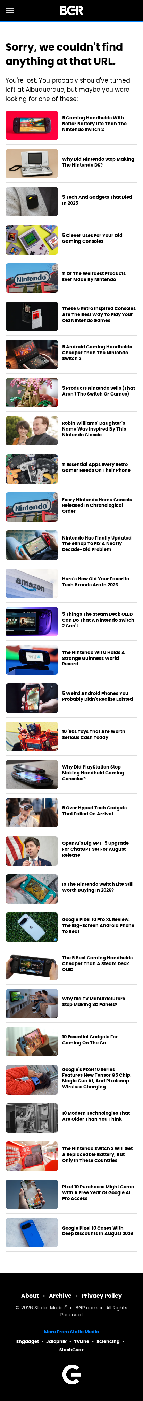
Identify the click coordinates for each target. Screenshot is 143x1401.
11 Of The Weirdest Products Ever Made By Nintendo (94, 276)
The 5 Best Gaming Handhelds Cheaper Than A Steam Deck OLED (97, 964)
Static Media (49, 1308)
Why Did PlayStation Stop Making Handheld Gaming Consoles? (93, 773)
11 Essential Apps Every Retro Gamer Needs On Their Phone (96, 467)
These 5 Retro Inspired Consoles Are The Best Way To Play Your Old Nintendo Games (99, 314)
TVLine (81, 1341)
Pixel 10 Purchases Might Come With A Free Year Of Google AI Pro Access (98, 1193)
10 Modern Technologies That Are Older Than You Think (96, 1116)
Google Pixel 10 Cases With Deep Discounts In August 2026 (97, 1231)
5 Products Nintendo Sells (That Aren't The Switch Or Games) (98, 391)
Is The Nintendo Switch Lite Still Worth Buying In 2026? (98, 887)
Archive (60, 1295)
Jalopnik (56, 1341)
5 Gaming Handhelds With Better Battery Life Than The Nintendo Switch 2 (94, 124)
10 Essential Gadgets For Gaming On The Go (90, 1040)
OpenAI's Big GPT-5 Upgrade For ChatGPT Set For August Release (95, 849)
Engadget (27, 1341)
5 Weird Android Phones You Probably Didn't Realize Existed (97, 696)
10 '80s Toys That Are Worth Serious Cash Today (93, 734)
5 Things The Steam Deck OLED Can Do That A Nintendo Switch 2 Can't (98, 620)
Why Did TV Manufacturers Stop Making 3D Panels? (93, 1002)
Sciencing (108, 1341)
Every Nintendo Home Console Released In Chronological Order (97, 506)
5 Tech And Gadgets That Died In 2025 (97, 200)
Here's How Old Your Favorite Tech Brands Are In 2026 (95, 582)
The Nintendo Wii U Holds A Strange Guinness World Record (93, 658)
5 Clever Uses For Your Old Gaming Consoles (92, 238)
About (30, 1295)
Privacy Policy (102, 1295)
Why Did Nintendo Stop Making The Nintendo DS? (98, 162)
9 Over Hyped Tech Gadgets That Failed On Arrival (94, 811)
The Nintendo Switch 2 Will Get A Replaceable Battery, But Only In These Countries (97, 1154)
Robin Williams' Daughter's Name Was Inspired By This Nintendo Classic (94, 429)
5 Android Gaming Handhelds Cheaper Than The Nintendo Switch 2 (97, 353)
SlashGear (71, 1350)
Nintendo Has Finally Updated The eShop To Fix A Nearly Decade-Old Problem (97, 544)
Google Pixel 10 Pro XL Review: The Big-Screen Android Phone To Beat (98, 925)
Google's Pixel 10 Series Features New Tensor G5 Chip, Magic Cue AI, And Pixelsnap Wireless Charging (97, 1078)
